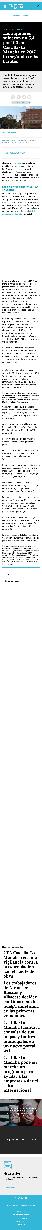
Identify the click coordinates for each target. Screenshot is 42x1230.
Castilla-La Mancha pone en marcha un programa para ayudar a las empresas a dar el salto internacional (20, 1074)
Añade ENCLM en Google (21, 102)
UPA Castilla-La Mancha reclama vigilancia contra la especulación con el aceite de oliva (20, 964)
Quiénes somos (21, 1221)
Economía (24, 16)
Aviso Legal (21, 1212)
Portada (16, 16)
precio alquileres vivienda (15, 153)
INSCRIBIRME (10, 1188)
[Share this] (19, 97)
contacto (21, 1224)
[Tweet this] (24, 97)
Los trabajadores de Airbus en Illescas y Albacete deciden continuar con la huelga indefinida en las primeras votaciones (21, 999)
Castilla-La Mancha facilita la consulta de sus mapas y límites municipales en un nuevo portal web (21, 1036)
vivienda (19, 163)
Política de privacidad (21, 1215)
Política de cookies (21, 1218)
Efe (22, 140)
